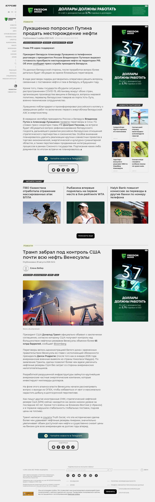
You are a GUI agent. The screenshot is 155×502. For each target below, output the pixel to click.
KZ (15, 12)
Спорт (14, 51)
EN (12, 12)
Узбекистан (12, 92)
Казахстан (12, 89)
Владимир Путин (59, 42)
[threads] (90, 475)
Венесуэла (28, 275)
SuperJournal (11, 42)
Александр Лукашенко (32, 42)
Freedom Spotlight (9, 79)
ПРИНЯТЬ (110, 492)
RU (9, 12)
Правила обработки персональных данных (127, 485)
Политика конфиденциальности (123, 481)
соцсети (47, 417)
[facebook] (96, 475)
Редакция (12, 70)
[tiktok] (84, 475)
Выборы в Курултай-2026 (120, 493)
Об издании (74, 481)
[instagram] (67, 475)
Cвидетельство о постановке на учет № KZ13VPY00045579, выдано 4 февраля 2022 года (42, 481)
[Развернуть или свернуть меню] (15, 64)
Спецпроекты (11, 76)
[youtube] (79, 475)
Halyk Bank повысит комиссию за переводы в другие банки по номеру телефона (128, 192)
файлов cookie (74, 494)
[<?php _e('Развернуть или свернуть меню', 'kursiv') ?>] (15, 86)
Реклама (13, 73)
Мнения (13, 54)
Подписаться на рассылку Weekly (81, 467)
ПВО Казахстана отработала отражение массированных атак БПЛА (39, 192)
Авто (14, 31)
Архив (14, 57)
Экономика (12, 48)
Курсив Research (10, 34)
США (56, 275)
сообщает (38, 63)
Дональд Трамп (40, 275)
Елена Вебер (36, 268)
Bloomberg (60, 343)
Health (13, 45)
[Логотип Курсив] (10, 6)
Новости (13, 25)
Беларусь (46, 42)
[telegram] (73, 475)
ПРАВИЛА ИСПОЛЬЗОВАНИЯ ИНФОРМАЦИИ (125, 489)
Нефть (70, 42)
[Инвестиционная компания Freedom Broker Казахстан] (10, 19)
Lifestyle (13, 39)
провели (65, 122)
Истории (13, 28)
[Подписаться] (110, 470)
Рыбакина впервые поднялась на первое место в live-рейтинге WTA (85, 191)
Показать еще (85, 236)
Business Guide (11, 37)
